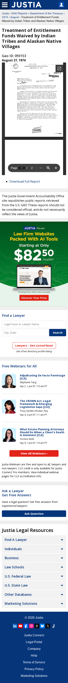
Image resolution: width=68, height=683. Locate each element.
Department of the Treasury (46, 13)
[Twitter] (48, 626)
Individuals (13, 549)
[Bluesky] (42, 626)
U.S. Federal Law (18, 576)
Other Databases (18, 594)
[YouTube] (20, 626)
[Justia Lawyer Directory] (53, 626)
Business (12, 558)
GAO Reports (19, 13)
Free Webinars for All (19, 366)
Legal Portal (34, 642)
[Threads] (37, 626)
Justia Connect (34, 635)
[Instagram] (31, 626)
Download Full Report (24, 181)
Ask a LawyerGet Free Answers (16, 493)
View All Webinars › (34, 453)
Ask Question (34, 513)
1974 (5, 17)
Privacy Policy (34, 669)
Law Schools (14, 567)
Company (34, 648)
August (14, 17)
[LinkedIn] (15, 626)
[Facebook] (26, 626)
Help (34, 655)
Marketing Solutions (21, 603)
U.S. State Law (16, 585)
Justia (5, 13)
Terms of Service (34, 662)
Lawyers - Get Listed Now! (34, 345)
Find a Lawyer (13, 315)
